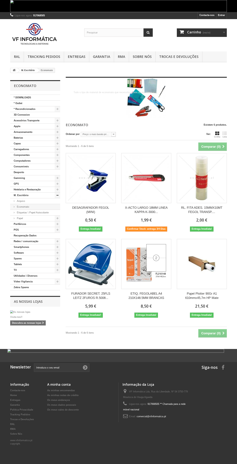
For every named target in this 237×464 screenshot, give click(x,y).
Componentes (22, 155)
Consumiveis (21, 166)
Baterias (18, 137)
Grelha (217, 137)
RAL (17, 56)
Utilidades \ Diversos (25, 275)
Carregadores (21, 149)
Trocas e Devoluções (178, 56)
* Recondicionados (24, 109)
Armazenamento (23, 132)
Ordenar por (73, 134)
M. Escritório (21, 195)
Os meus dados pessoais (61, 405)
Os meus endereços (58, 400)
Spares (18, 258)
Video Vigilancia (23, 281)
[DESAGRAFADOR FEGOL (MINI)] (91, 178)
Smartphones (21, 247)
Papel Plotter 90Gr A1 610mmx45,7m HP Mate (201, 296)
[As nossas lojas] (35, 312)
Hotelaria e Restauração (27, 189)
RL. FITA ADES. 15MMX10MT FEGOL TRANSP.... (201, 210)
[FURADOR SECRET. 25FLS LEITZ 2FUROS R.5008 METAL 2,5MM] (91, 264)
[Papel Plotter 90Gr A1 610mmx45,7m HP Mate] (202, 264)
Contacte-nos (206, 15)
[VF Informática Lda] (44, 34)
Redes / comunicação (26, 241)
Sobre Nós (142, 56)
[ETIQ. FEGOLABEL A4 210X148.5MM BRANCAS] (146, 264)
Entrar (221, 15)
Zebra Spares (21, 287)
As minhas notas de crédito (63, 395)
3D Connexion (22, 114)
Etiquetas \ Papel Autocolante (32, 212)
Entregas (76, 56)
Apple (17, 126)
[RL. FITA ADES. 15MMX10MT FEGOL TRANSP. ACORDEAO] (202, 178)
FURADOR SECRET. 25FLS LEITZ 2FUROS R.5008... (90, 296)
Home (13, 395)
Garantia (101, 56)
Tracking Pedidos (44, 56)
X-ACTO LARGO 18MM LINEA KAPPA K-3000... (146, 210)
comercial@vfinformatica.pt (151, 416)
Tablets (18, 264)
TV (15, 270)
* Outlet (18, 103)
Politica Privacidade (21, 409)
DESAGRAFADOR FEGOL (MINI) (90, 210)
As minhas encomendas (61, 390)
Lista (225, 137)
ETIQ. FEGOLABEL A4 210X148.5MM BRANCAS (146, 296)
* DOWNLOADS (22, 97)
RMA (121, 56)
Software (19, 252)
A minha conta (59, 384)
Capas (17, 143)
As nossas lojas (28, 301)
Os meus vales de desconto (63, 409)
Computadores (22, 160)
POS (16, 229)
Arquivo (20, 201)
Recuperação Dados (25, 235)
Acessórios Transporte (26, 120)
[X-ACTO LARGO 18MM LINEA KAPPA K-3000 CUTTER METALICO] (146, 178)
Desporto (19, 172)
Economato (22, 206)
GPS (16, 183)
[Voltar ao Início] (14, 70)
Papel (19, 218)
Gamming (19, 178)
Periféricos (20, 224)
